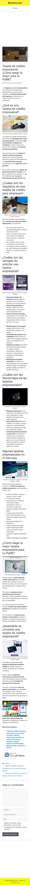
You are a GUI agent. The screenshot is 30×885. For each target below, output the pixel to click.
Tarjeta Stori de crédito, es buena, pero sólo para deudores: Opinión (15, 739)
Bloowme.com (15, 3)
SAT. (24, 178)
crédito (15, 88)
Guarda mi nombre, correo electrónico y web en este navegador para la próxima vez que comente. (15, 826)
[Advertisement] (15, 30)
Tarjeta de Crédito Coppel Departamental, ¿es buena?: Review (15, 746)
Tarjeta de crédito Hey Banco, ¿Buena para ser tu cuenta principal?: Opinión (16, 733)
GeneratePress (15, 882)
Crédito (7, 763)
